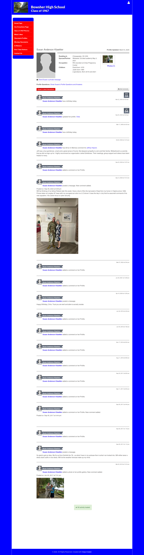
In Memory (18, 46)
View (78, 117)
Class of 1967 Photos (21, 31)
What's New (18, 34)
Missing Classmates (21, 42)
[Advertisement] (83, 32)
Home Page (18, 23)
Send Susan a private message (50, 79)
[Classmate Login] (128, 2)
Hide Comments (123, 89)
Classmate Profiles (20, 38)
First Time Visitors (20, 49)
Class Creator (86, 552)
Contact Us (18, 53)
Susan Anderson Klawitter (51, 98)
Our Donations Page (21, 27)
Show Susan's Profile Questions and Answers (66, 84)
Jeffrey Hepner (92, 148)
